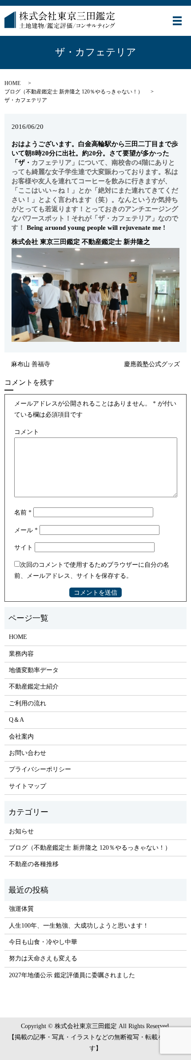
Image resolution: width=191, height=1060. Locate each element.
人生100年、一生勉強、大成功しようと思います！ (79, 925)
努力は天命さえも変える (43, 958)
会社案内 (21, 736)
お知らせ (21, 831)
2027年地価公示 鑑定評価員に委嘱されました (72, 975)
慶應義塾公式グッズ (152, 364)
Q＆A (16, 719)
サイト (23, 547)
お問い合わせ (27, 753)
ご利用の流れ (27, 703)
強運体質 (21, 908)
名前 (23, 512)
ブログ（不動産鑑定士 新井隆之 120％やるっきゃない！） (73, 92)
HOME (12, 83)
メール (26, 530)
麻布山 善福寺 (30, 364)
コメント (26, 432)
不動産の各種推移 (34, 864)
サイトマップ (27, 786)
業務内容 (21, 653)
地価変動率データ (34, 670)
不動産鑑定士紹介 (34, 686)
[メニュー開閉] (177, 20)
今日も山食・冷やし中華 (43, 942)
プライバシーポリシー (40, 769)
